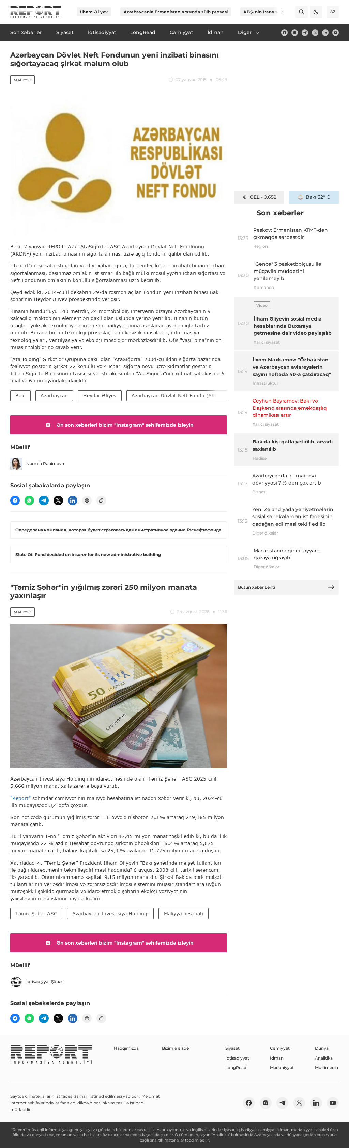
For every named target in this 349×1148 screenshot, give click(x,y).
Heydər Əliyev (100, 395)
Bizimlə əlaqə (175, 1048)
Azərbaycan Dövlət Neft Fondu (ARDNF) (179, 395)
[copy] (101, 500)
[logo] (36, 12)
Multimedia (326, 1067)
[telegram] (305, 32)
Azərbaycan (54, 395)
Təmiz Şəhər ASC (36, 913)
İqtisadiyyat (237, 1058)
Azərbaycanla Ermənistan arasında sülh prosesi (176, 11)
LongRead (235, 1067)
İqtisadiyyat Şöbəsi (45, 981)
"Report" (20, 798)
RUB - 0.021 (262, 197)
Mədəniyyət (282, 1067)
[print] (87, 500)
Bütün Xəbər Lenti (256, 587)
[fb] (284, 32)
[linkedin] (325, 32)
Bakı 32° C (318, 197)
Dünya (322, 1048)
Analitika (324, 1058)
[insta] (294, 32)
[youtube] (335, 32)
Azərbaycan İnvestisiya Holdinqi (110, 913)
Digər (245, 32)
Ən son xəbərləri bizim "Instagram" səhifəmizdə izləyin (125, 425)
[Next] (278, 11)
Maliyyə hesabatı (183, 913)
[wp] (29, 500)
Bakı (20, 395)
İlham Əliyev (94, 11)
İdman (277, 1058)
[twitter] (315, 32)
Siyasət (232, 1048)
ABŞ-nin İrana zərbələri (268, 11)
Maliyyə (22, 80)
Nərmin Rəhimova (45, 463)
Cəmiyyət (280, 1048)
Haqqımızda (126, 1048)
